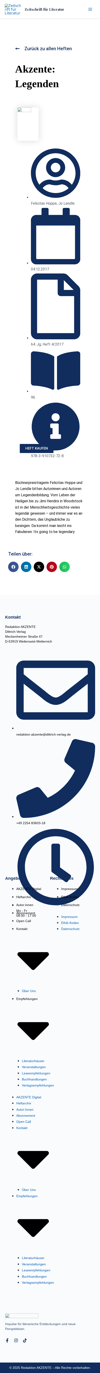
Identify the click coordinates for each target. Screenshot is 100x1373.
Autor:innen (24, 905)
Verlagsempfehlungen (38, 1085)
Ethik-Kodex (70, 897)
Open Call (23, 921)
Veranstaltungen (34, 1067)
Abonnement (25, 913)
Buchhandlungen (34, 1079)
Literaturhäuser (33, 1061)
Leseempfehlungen (36, 1073)
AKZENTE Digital (28, 889)
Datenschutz (70, 905)
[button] (13, 567)
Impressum (69, 889)
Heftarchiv (23, 897)
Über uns (29, 991)
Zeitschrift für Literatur (44, 9)
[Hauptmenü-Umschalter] (90, 9)
